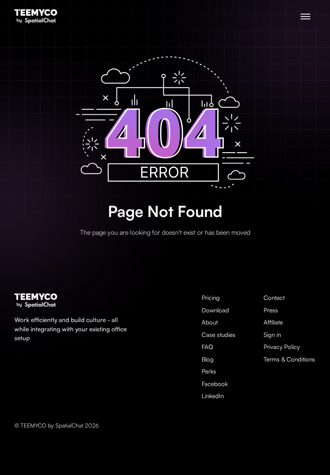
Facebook (215, 384)
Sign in (272, 335)
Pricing (211, 298)
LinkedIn (213, 396)
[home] (35, 16)
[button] (305, 16)
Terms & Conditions (289, 359)
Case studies (218, 335)
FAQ (207, 347)
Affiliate (273, 322)
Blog (208, 359)
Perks (209, 371)
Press (271, 310)
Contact (274, 298)
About (210, 322)
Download (215, 310)
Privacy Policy (282, 347)
